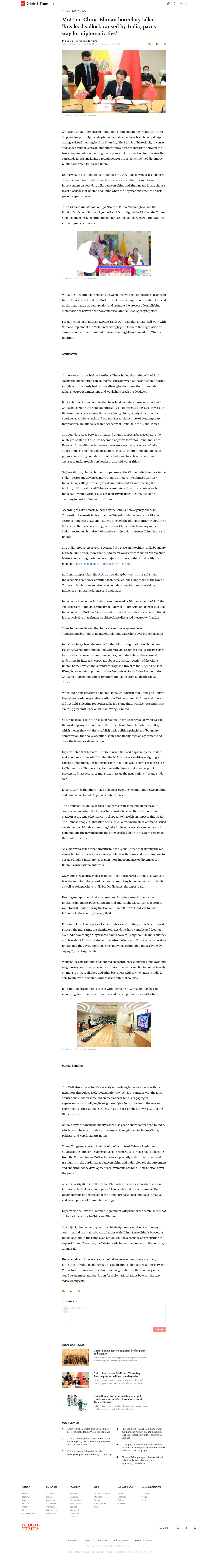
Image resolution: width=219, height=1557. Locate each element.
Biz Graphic (51, 1513)
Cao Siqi (69, 40)
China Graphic (28, 1513)
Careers (87, 1540)
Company (50, 1506)
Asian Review (76, 1503)
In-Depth (145, 1493)
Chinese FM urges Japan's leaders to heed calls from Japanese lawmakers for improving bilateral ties (142, 1460)
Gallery (121, 1500)
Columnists (75, 1513)
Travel (96, 1506)
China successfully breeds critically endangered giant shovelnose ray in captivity (89, 1453)
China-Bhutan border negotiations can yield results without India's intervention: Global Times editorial (118, 1399)
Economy (50, 1500)
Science (25, 1506)
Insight (49, 1497)
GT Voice (50, 1493)
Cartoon (73, 1516)
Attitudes (98, 1497)
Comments (51, 1503)
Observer (74, 1497)
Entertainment (100, 1503)
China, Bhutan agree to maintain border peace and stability (119, 1352)
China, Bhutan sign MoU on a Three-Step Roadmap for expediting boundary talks (117, 1375)
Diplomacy (27, 1500)
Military (25, 1503)
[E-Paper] (168, 4)
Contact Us (102, 1540)
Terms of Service (143, 1540)
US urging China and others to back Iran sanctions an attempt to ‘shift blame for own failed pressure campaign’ (144, 1447)
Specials (121, 1503)
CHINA (66, 11)
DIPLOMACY (79, 11)
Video (120, 1493)
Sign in (182, 4)
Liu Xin (78, 40)
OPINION (75, 1486)
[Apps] (173, 4)
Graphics (122, 1497)
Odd (24, 1510)
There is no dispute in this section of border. (103, 563)
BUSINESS (52, 1486)
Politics (25, 1493)
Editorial (73, 1493)
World (144, 1497)
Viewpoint (74, 1510)
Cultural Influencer (102, 1493)
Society (25, 1497)
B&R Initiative (52, 1510)
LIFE (96, 1486)
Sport (144, 1500)
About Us (72, 1540)
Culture (97, 1500)
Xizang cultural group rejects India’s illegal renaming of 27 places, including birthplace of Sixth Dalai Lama (88, 1441)
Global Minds (76, 1500)
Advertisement (121, 1540)
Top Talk (73, 1506)
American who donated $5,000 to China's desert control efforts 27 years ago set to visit (89, 1430)
